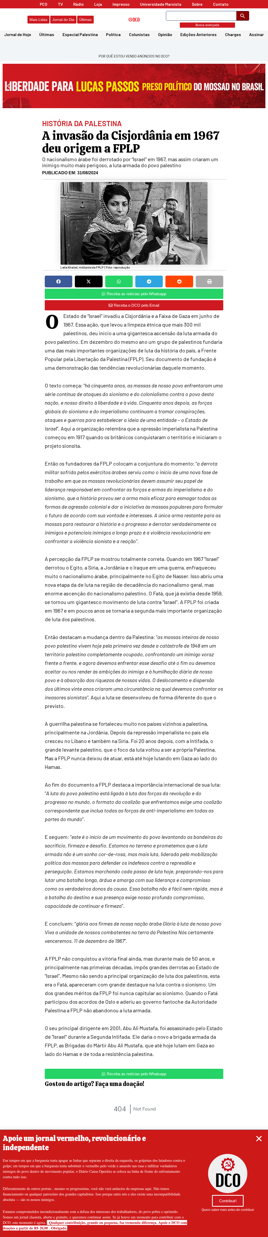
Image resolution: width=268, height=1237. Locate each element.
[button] (259, 1138)
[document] (134, 618)
